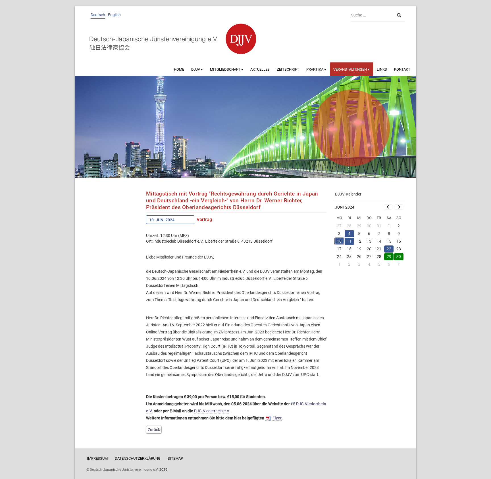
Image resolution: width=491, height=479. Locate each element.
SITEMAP (175, 458)
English (114, 14)
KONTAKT (402, 69)
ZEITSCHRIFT (288, 69)
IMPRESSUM (97, 458)
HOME (179, 69)
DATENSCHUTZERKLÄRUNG (138, 458)
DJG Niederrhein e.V (211, 411)
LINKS (382, 69)
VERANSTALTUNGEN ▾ (351, 69)
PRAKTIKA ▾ (316, 69)
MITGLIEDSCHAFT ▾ (226, 69)
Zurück (154, 429)
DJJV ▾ (197, 69)
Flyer (277, 418)
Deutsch (98, 14)
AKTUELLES (260, 69)
